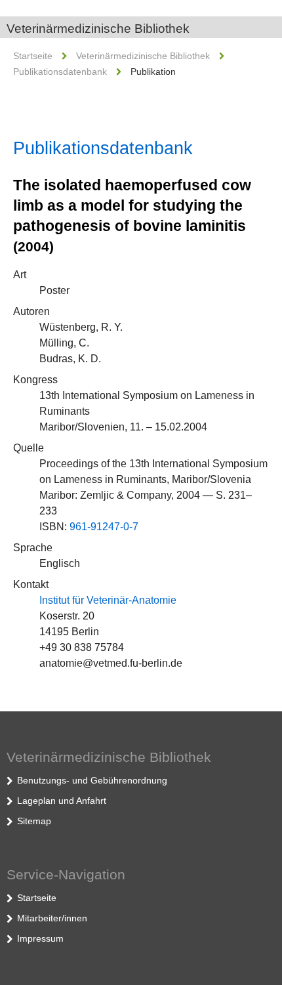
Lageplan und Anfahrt (61, 800)
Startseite (32, 56)
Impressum (40, 938)
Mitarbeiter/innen (52, 918)
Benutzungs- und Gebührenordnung (92, 780)
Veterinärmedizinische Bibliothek (98, 28)
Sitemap (34, 821)
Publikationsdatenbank (60, 71)
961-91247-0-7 (104, 526)
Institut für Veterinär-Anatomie (107, 600)
